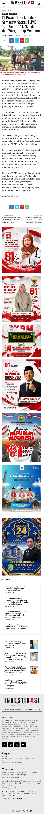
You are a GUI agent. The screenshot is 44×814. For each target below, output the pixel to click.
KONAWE (13, 14)
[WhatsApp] (27, 40)
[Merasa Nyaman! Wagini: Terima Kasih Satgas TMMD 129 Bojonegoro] (34, 644)
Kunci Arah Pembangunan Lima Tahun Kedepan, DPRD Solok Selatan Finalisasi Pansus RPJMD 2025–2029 (11, 220)
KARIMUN (5, 777)
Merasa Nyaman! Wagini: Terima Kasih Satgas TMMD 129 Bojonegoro (16, 643)
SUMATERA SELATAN (8, 798)
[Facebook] (11, 40)
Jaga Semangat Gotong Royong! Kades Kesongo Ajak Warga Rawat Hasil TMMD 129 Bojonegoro (16, 683)
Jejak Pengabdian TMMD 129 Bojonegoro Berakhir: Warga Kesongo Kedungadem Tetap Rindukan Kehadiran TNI (16, 656)
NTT (3, 788)
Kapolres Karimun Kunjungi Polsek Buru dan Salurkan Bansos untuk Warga (15, 588)
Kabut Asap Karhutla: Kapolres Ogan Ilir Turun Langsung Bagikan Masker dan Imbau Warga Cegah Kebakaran (16, 614)
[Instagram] (10, 744)
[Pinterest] (22, 40)
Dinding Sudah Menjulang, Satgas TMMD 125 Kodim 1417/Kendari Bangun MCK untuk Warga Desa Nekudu (34, 220)
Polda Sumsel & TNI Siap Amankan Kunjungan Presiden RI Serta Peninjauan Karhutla (16, 627)
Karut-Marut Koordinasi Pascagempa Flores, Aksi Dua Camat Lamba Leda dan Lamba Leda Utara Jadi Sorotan (16, 601)
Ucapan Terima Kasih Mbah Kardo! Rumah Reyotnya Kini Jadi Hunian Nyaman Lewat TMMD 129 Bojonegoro (15, 670)
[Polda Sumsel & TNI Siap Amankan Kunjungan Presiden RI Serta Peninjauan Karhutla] (34, 628)
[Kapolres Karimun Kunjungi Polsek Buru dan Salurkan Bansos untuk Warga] (34, 589)
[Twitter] (17, 40)
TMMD (5, 14)
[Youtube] (23, 744)
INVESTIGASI (9, 35)
